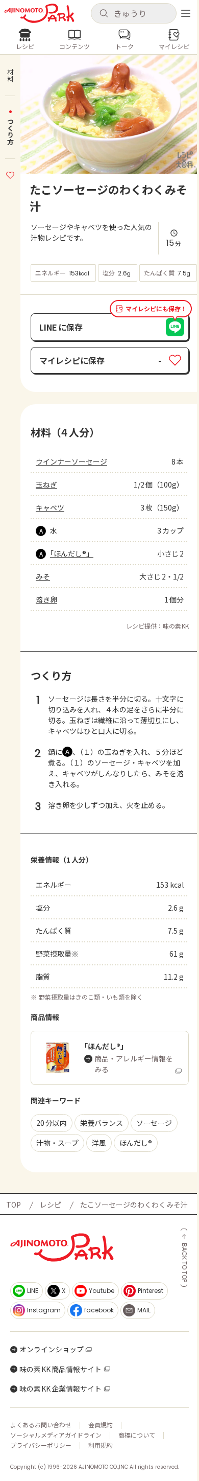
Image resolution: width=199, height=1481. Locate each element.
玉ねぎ (46, 484)
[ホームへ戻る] (39, 13)
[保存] (10, 173)
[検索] (103, 14)
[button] (134, 13)
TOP (13, 1204)
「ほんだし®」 (71, 553)
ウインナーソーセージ (71, 461)
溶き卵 (46, 599)
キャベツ (50, 507)
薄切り (151, 720)
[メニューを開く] (186, 13)
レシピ (50, 1204)
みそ (43, 576)
